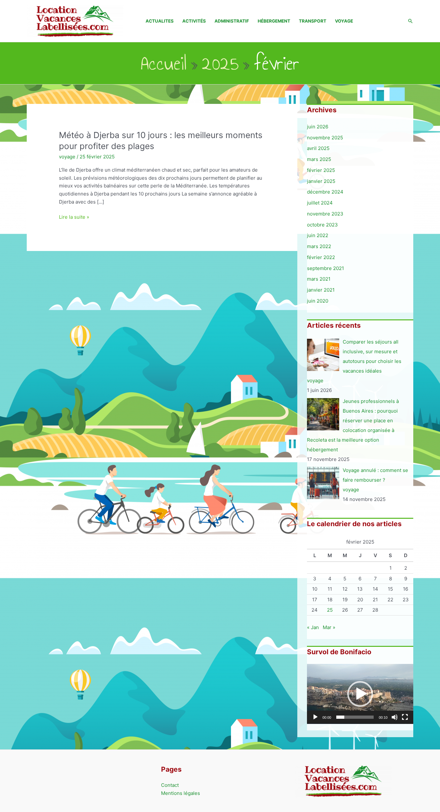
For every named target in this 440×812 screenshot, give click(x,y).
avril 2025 (318, 148)
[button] (410, 21)
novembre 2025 (325, 138)
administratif (232, 21)
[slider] (355, 717)
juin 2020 (317, 301)
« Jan (313, 627)
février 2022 (321, 257)
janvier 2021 (321, 290)
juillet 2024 (320, 203)
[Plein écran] (405, 717)
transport (312, 21)
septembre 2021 (325, 268)
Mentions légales (180, 793)
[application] (360, 694)
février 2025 (321, 170)
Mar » (329, 627)
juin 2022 (317, 235)
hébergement (274, 21)
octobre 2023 (322, 225)
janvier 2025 (321, 181)
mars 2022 (319, 246)
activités (194, 21)
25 (330, 610)
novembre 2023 (325, 214)
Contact (170, 785)
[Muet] (394, 717)
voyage (344, 21)
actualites (160, 21)
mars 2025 (319, 159)
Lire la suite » (74, 217)
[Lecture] (315, 717)
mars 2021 (318, 279)
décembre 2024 (325, 192)
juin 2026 (317, 127)
